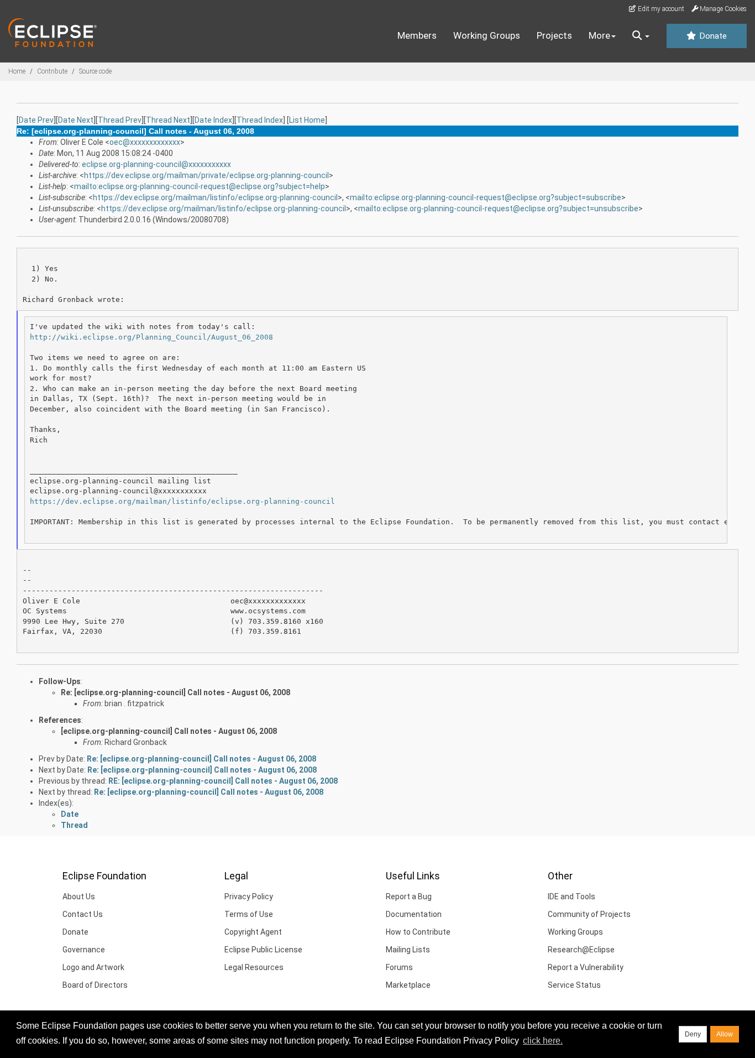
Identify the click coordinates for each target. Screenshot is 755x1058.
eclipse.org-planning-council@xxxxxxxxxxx (156, 164)
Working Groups (486, 35)
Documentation (414, 914)
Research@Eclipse (581, 949)
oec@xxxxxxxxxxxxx (144, 142)
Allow (724, 1034)
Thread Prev (119, 120)
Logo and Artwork (93, 967)
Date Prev (36, 120)
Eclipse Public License (263, 949)
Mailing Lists (408, 949)
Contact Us (82, 914)
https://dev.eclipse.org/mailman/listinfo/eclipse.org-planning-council (215, 197)
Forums (399, 967)
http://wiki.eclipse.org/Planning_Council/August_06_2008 (151, 337)
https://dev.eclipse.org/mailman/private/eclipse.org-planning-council (206, 175)
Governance (83, 949)
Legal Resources (254, 967)
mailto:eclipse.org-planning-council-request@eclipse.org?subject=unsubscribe (498, 208)
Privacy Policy (248, 896)
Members (417, 35)
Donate (712, 36)
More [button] (599, 35)
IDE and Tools (571, 896)
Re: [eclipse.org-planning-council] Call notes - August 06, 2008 (175, 692)
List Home (307, 120)
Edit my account (660, 9)
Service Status (574, 985)
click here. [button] (543, 1040)
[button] (640, 36)
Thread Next (168, 120)
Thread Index (260, 120)
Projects (554, 35)
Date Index (213, 120)
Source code (95, 71)
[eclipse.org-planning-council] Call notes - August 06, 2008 (169, 731)
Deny (693, 1034)
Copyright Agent (253, 931)
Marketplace (408, 985)
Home (16, 71)
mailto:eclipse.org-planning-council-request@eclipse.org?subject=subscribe (485, 197)
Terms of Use (248, 914)
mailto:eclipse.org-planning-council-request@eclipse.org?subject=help (199, 186)
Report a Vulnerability (585, 967)
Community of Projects (589, 914)
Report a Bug (409, 896)
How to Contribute (418, 931)
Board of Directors (95, 985)
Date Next (75, 120)
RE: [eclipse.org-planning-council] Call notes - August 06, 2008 (223, 780)
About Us (78, 896)
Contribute (52, 71)
